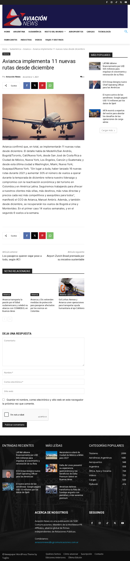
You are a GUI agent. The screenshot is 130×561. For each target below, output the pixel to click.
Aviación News (13, 76)
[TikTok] (116, 2)
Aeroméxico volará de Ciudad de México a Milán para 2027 (71, 455)
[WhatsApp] (50, 85)
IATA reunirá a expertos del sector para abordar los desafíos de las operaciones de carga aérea (113, 116)
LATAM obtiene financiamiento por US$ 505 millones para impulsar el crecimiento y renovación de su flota (114, 69)
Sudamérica (15, 49)
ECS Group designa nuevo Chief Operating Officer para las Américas (115, 85)
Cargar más (107, 130)
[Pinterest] (42, 85)
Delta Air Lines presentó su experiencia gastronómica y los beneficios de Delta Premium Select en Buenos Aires (70, 472)
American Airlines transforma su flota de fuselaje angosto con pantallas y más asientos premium (71, 492)
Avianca (27, 49)
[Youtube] (126, 2)
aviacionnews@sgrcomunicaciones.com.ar (56, 542)
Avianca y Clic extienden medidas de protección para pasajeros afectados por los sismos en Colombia (42, 305)
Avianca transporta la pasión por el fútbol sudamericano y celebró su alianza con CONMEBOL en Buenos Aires (15, 305)
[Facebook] (107, 2)
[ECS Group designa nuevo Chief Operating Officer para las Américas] (95, 85)
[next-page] (10, 319)
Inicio (4, 49)
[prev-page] (4, 319)
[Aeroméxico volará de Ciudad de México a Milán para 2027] (51, 455)
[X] (121, 2)
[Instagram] (112, 2)
